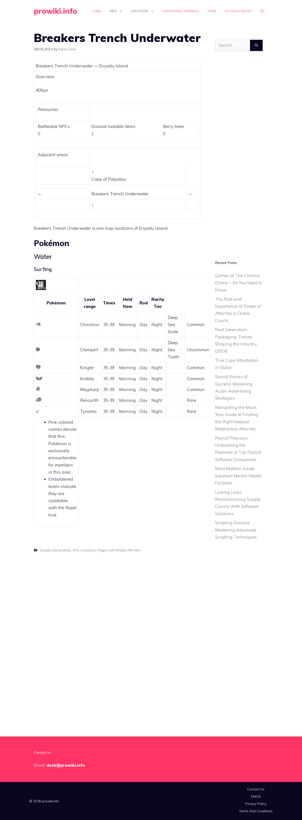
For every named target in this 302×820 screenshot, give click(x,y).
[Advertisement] (239, 159)
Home (96, 11)
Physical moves (238, 11)
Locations (139, 11)
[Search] (256, 45)
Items (212, 11)
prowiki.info (55, 11)
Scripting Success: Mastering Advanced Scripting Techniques (236, 530)
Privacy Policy (255, 804)
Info (113, 11)
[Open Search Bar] (262, 11)
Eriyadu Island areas (55, 550)
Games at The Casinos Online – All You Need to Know (238, 282)
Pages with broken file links (118, 550)
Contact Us (255, 789)
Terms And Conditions (256, 811)
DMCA (256, 796)
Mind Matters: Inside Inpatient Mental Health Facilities (238, 476)
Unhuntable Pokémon (180, 11)
